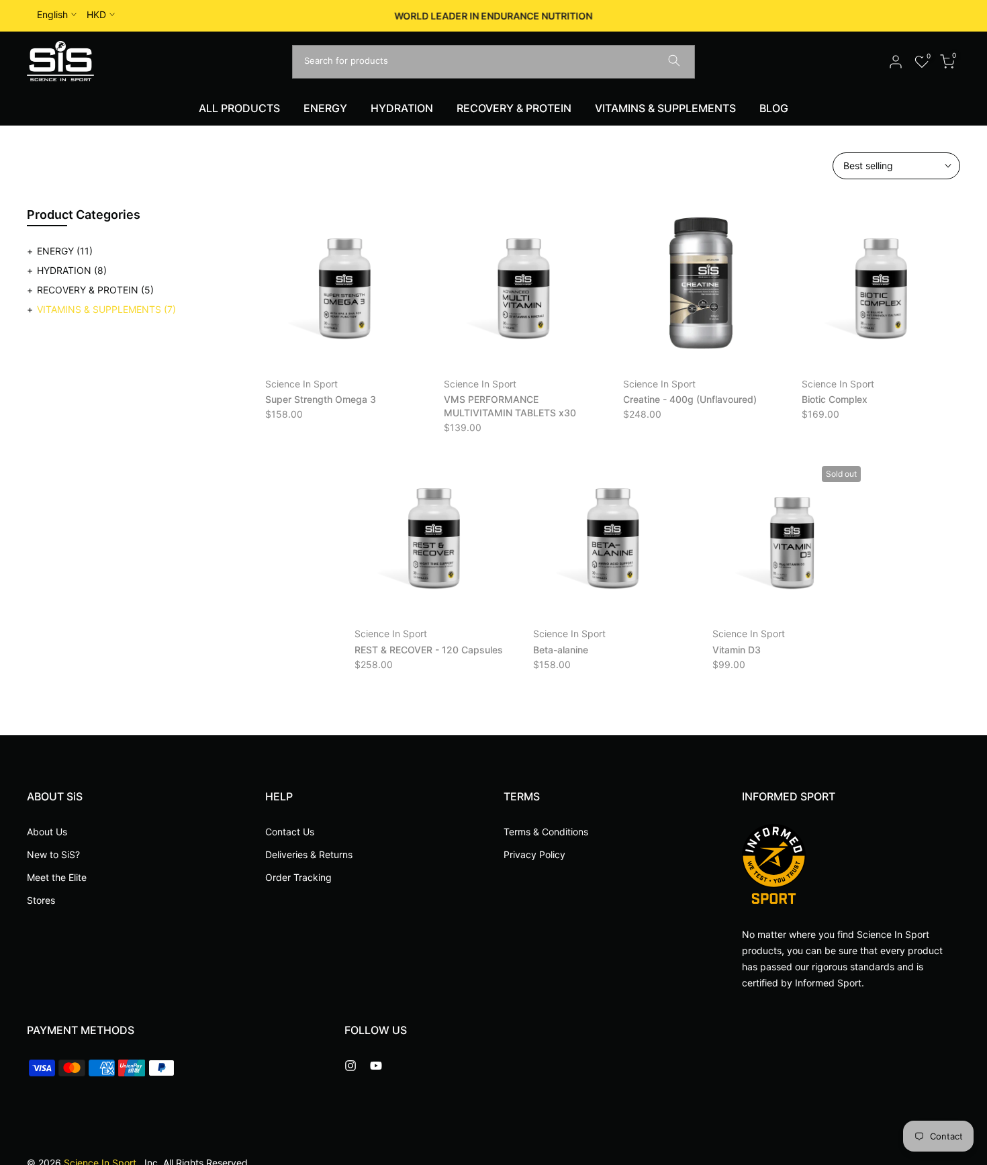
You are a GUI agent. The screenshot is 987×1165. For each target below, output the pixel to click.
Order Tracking (298, 876)
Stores (41, 899)
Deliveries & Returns (308, 853)
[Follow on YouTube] (376, 1066)
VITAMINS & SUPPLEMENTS (665, 108)
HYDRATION (402, 108)
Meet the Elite (57, 876)
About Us (47, 831)
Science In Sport (301, 383)
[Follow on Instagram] (350, 1066)
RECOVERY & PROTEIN (514, 108)
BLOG (773, 108)
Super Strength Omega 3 (320, 399)
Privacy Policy (534, 853)
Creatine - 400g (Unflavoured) (690, 399)
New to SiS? (53, 853)
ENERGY (325, 108)
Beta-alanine (560, 649)
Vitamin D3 (736, 649)
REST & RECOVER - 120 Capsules (429, 649)
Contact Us (289, 831)
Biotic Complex (834, 399)
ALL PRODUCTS (239, 108)
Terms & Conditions (546, 831)
